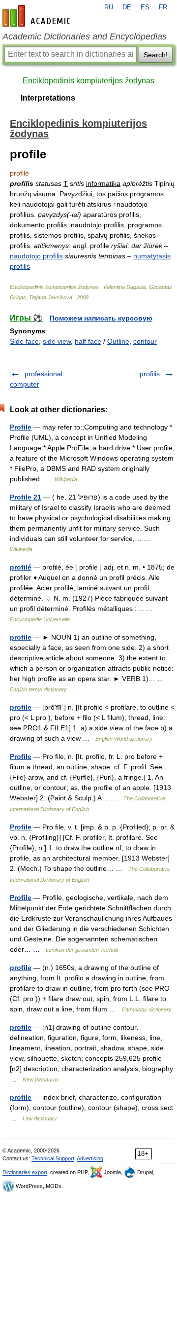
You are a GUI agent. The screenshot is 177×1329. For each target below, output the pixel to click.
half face (88, 341)
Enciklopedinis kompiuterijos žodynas (88, 80)
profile (20, 637)
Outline (118, 341)
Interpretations (48, 98)
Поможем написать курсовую (101, 318)
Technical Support (52, 1158)
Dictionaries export (24, 1172)
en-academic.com (37, 16)
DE (126, 7)
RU (108, 7)
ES (145, 7)
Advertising (90, 1158)
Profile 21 (25, 497)
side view (57, 341)
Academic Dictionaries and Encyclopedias (84, 36)
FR (163, 7)
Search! (156, 55)
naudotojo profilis (36, 256)
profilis (150, 374)
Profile (20, 427)
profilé (20, 567)
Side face (24, 341)
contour (145, 341)
